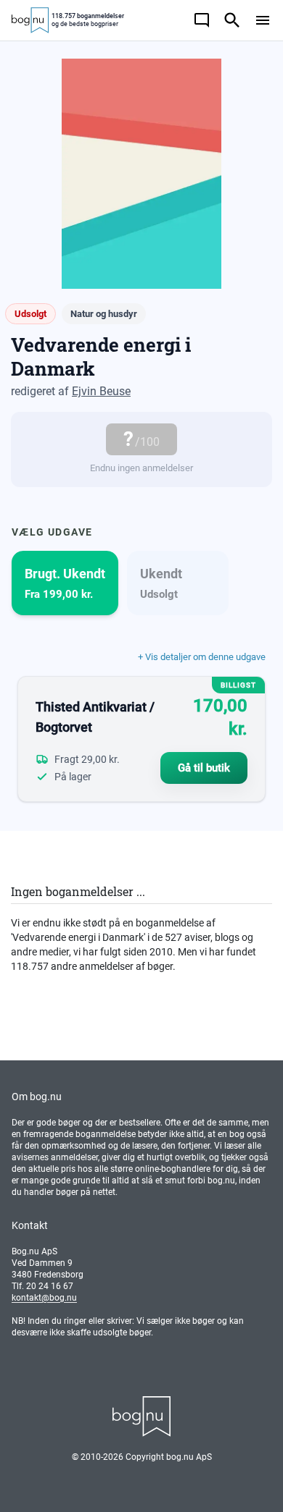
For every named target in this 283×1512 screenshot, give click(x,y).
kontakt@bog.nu (44, 1298)
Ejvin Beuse (101, 391)
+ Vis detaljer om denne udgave (202, 656)
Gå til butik (204, 767)
